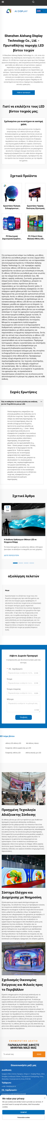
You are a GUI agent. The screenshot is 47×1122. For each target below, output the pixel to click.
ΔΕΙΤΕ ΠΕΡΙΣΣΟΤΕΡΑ (11, 555)
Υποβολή (23, 717)
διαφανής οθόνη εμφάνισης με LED (18, 748)
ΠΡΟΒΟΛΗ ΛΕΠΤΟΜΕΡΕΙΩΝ (12, 193)
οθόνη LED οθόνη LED (13, 743)
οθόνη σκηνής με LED (33, 753)
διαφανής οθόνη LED (13, 753)
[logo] (17, 11)
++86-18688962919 (9, 1086)
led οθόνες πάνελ (32, 743)
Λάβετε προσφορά (23, 92)
